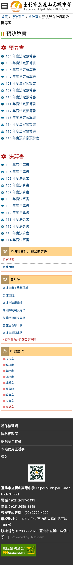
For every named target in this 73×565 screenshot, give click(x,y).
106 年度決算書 (17, 185)
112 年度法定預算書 (21, 111)
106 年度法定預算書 (21, 70)
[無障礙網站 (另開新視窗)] (36, 550)
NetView (37, 537)
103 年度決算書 (17, 165)
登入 (4, 457)
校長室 (9, 359)
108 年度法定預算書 (21, 84)
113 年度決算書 (17, 233)
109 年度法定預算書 (21, 90)
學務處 (9, 371)
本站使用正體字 (13, 449)
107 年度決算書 (17, 192)
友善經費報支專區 (14, 318)
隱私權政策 (9, 434)
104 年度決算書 (17, 172)
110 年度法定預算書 (21, 97)
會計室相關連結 (13, 333)
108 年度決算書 (17, 199)
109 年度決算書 (17, 206)
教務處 (9, 365)
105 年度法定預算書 (21, 63)
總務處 (9, 377)
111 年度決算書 (17, 219)
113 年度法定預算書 (21, 118)
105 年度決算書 (17, 179)
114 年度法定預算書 (21, 124)
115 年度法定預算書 (21, 131)
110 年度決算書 (17, 213)
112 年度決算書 (17, 226)
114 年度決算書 (17, 240)
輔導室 (9, 383)
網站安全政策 (11, 442)
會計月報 (8, 267)
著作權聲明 (9, 426)
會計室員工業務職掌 (15, 288)
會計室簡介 (10, 295)
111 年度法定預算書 (21, 104)
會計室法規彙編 (13, 302)
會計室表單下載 (13, 325)
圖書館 (9, 389)
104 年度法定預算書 (21, 56)
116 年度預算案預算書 (22, 138)
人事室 (9, 401)
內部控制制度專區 (14, 310)
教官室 (9, 395)
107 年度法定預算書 (21, 77)
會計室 (9, 407)
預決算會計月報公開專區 (20, 339)
